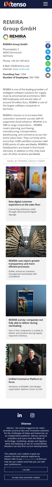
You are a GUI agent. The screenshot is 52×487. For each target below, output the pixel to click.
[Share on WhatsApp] (48, 63)
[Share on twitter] (48, 51)
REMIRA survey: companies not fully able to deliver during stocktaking (26, 323)
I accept (26, 469)
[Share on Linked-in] (48, 57)
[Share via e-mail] (48, 75)
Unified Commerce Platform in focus (25, 380)
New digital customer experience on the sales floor (24, 203)
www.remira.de (21, 69)
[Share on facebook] (48, 45)
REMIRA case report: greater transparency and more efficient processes (24, 263)
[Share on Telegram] (48, 69)
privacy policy (29, 459)
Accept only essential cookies (26, 477)
